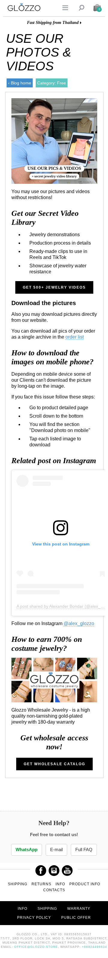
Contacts (54, 890)
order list (74, 336)
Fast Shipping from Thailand (53, 22)
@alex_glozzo (79, 623)
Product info (84, 884)
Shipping (17, 884)
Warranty (78, 909)
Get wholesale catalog (54, 764)
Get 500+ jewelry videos (54, 287)
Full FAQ (83, 849)
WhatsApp (27, 849)
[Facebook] (40, 868)
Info (60, 884)
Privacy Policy (34, 917)
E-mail (56, 849)
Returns (41, 884)
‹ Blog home (19, 83)
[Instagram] (54, 868)
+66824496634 (94, 946)
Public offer (76, 917)
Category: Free (51, 83)
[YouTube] (67, 868)
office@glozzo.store (36, 946)
